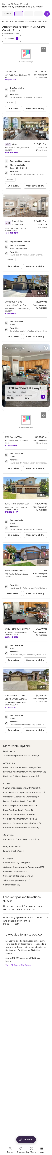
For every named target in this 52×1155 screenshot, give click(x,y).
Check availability (35, 109)
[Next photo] (46, 128)
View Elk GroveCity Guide (18, 965)
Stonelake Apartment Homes (18, 224)
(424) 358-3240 (11, 233)
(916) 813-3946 (11, 445)
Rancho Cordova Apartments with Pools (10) (24, 792)
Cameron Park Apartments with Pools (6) (22, 823)
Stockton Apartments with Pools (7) (20, 819)
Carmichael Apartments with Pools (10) (21, 797)
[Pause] (46, 348)
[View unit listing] (43, 397)
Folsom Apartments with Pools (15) (19, 801)
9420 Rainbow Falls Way (17, 629)
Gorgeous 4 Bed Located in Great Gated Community (17, 305)
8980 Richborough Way (17, 504)
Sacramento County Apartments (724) (21, 839)
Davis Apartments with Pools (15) (18, 810)
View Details (13, 593)
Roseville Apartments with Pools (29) (20, 805)
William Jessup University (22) (16, 880)
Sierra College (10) (11, 885)
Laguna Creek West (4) (13, 851)
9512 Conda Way (13, 437)
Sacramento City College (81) (16, 863)
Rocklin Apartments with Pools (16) (19, 814)
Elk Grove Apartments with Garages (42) (22, 767)
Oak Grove (10, 71)
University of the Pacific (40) (16, 871)
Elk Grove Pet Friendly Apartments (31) (21, 776)
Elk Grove (19, 21)
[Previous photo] (5, 128)
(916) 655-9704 (11, 80)
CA (11, 21)
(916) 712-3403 (11, 313)
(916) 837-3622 (11, 707)
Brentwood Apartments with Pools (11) (21, 828)
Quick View (13, 109)
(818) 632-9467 (11, 512)
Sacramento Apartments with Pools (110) (22, 788)
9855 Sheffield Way (15, 570)
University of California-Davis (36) (18, 876)
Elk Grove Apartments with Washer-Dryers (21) (24, 772)
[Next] (47, 14)
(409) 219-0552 (11, 152)
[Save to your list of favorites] (43, 49)
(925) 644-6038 (11, 637)
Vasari (15, 144)
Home (5, 21)
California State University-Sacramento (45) (23, 867)
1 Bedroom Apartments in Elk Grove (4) (21, 756)
